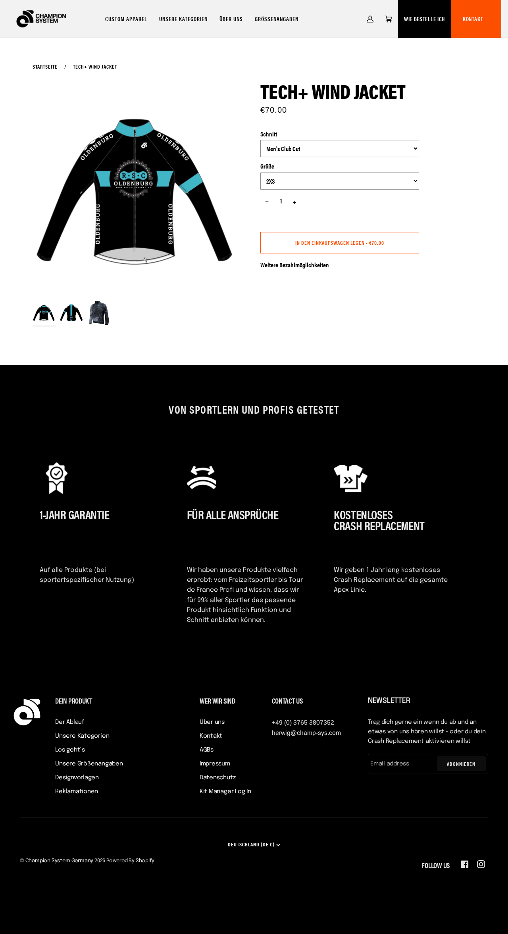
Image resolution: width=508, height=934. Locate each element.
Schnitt (268, 133)
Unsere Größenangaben (89, 764)
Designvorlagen (77, 778)
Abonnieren (461, 763)
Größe (267, 166)
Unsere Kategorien (82, 736)
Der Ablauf (69, 722)
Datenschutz (218, 778)
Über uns (212, 722)
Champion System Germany (59, 860)
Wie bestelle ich (424, 19)
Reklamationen (76, 791)
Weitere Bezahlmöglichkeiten (294, 264)
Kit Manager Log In (225, 791)
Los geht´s (70, 750)
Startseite (45, 66)
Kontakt (473, 19)
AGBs (207, 750)
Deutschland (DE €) (251, 844)
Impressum (215, 764)
